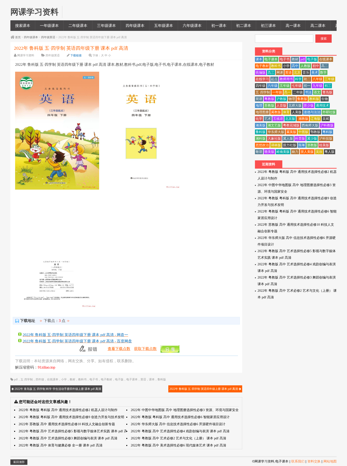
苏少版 (309, 105)
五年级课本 (163, 26)
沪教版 (281, 99)
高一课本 (293, 26)
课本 (152, 379)
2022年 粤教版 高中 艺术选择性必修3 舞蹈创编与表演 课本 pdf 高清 (68, 438)
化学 (259, 119)
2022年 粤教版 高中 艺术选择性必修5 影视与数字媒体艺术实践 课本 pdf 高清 (75, 431)
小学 (64, 379)
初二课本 (243, 26)
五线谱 (278, 119)
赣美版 (269, 152)
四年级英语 (48, 37)
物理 (291, 99)
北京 (297, 72)
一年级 (277, 92)
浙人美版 (307, 152)
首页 (18, 37)
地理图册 (262, 112)
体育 (286, 112)
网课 (279, 72)
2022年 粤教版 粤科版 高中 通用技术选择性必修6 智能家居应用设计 (180, 417)
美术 (314, 72)
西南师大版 (310, 125)
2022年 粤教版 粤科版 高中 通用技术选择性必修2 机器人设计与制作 (68, 410)
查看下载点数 (119, 349)
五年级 (285, 85)
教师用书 (286, 79)
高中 (295, 66)
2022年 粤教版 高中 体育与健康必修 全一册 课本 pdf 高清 (60, 445)
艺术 (267, 119)
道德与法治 (312, 112)
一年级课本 (49, 26)
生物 (324, 99)
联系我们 (298, 461)
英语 (143, 379)
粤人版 (329, 152)
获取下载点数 (145, 349)
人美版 (297, 112)
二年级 (298, 92)
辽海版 (315, 119)
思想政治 (262, 145)
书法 (308, 92)
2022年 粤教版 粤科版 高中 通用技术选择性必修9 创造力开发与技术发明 (71, 417)
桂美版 (324, 145)
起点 (274, 79)
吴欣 (319, 152)
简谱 (259, 99)
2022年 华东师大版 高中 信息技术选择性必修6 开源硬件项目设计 (178, 424)
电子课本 (132, 379)
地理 (259, 105)
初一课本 (218, 26)
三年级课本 (106, 26)
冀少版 (312, 138)
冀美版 (291, 132)
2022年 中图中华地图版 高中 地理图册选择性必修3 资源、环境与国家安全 (185, 410)
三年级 (329, 79)
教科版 (314, 99)
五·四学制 (27, 379)
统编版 (261, 72)
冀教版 (276, 112)
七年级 (297, 85)
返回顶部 (19, 462)
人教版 (305, 66)
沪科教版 (327, 125)
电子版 (119, 379)
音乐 (306, 72)
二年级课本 (77, 26)
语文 (317, 92)
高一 (287, 92)
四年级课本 (135, 26)
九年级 (317, 85)
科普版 (300, 138)
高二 (324, 66)
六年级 (273, 85)
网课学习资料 (25, 55)
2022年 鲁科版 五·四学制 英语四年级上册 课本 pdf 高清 (204, 389)
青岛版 (327, 92)
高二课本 (318, 26)
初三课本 (268, 26)
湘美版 (261, 125)
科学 (298, 79)
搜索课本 (22, 26)
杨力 (295, 152)
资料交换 (314, 461)
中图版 (303, 132)
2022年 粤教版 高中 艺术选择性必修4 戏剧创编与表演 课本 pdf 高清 (180, 431)
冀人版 (288, 138)
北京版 (290, 119)
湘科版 (261, 138)
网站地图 (330, 461)
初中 (316, 66)
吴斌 (325, 119)
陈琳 (301, 145)
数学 (323, 72)
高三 (271, 72)
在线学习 (262, 79)
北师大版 (295, 105)
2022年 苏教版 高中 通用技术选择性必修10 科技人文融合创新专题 (67, 424)
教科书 (82, 379)
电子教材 (106, 379)
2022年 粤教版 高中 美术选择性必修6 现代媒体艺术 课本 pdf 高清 (178, 445)
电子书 (93, 379)
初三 (328, 85)
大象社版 (274, 138)
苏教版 (269, 105)
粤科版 (327, 132)
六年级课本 (192, 26)
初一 (307, 85)
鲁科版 (161, 379)
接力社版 (289, 145)
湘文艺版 (274, 125)
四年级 (40, 379)
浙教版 (312, 145)
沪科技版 (325, 138)
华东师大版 (276, 132)
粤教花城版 (291, 125)
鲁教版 (302, 99)
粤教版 (269, 99)
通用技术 (322, 105)
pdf (16, 379)
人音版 (281, 105)
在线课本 (52, 379)
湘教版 (303, 119)
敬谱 (259, 152)
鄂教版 (315, 132)
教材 (72, 379)
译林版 (276, 145)
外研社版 (329, 112)
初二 (307, 79)
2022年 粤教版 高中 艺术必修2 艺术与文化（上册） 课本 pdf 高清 (178, 438)
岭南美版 (283, 152)
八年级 (317, 79)
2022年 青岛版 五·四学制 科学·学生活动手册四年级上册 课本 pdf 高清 (57, 389)
